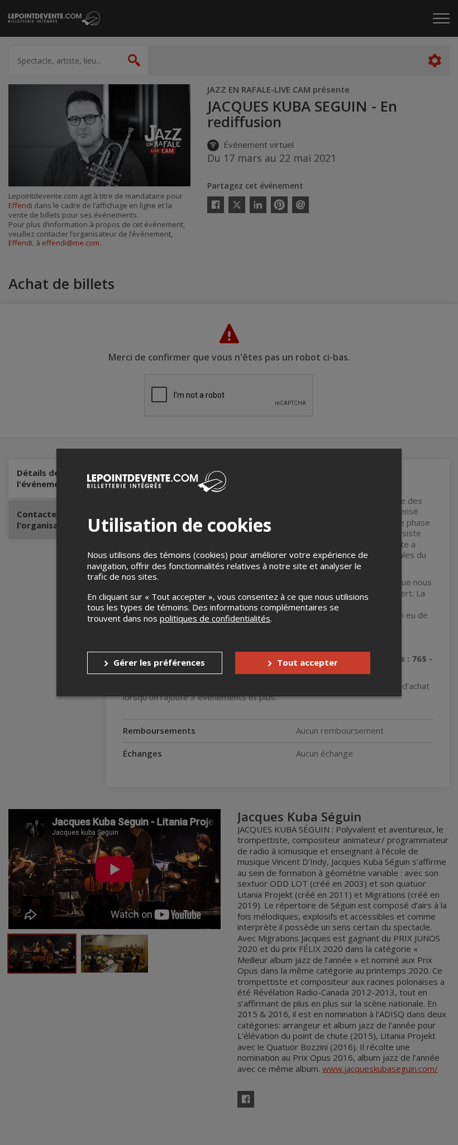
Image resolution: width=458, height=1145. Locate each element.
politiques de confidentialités (215, 618)
